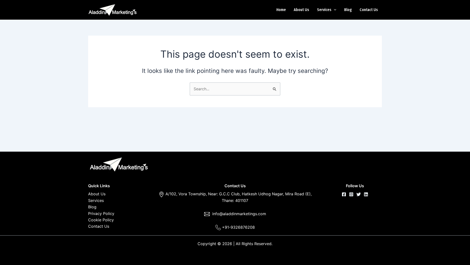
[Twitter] (358, 194)
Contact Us (369, 9)
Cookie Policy (101, 219)
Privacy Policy (101, 213)
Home (281, 9)
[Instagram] (351, 194)
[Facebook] (344, 194)
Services (324, 9)
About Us (301, 9)
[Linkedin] (366, 194)
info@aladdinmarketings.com (239, 213)
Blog (348, 9)
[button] (333, 10)
